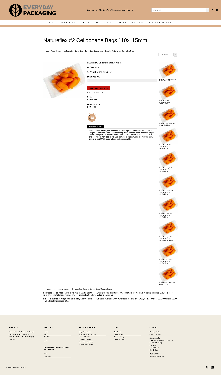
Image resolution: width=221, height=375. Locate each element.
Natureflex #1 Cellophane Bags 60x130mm (167, 283)
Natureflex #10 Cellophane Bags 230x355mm (167, 80)
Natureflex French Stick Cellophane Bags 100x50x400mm (166, 261)
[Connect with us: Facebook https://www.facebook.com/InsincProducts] (207, 367)
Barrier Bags (79, 51)
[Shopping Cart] (212, 10)
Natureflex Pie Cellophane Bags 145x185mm (167, 124)
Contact (46, 341)
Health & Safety (90, 23)
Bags (51, 23)
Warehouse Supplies (86, 344)
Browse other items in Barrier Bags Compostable (91, 289)
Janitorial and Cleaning (130, 23)
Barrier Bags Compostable (94, 51)
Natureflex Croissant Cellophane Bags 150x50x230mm (165, 215)
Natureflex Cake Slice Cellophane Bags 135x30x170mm (165, 146)
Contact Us (92, 10)
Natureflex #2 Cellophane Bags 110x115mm (119, 51)
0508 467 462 (105, 10)
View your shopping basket (58, 289)
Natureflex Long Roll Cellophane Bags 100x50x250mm (165, 169)
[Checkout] (217, 10)
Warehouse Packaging (160, 23)
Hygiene (108, 23)
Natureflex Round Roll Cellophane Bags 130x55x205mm (166, 192)
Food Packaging (68, 23)
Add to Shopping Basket (99, 88)
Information (95, 126)
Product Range (56, 51)
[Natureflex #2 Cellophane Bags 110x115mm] (64, 97)
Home (47, 51)
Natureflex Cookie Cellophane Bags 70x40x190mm (164, 102)
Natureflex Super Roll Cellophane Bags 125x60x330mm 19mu (166, 238)
